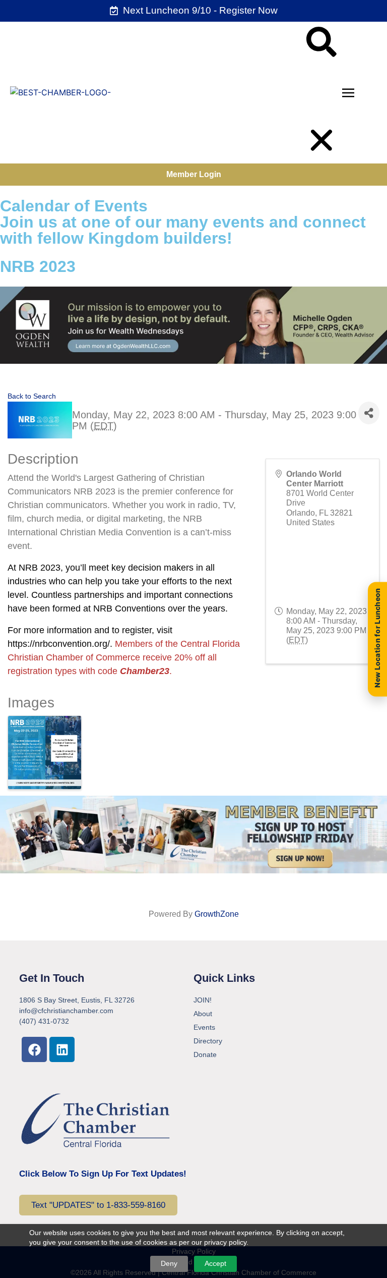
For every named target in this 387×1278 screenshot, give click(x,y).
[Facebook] (34, 1049)
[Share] (368, 413)
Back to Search (32, 396)
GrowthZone (217, 914)
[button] (321, 43)
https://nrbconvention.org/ (59, 644)
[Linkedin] (62, 1049)
